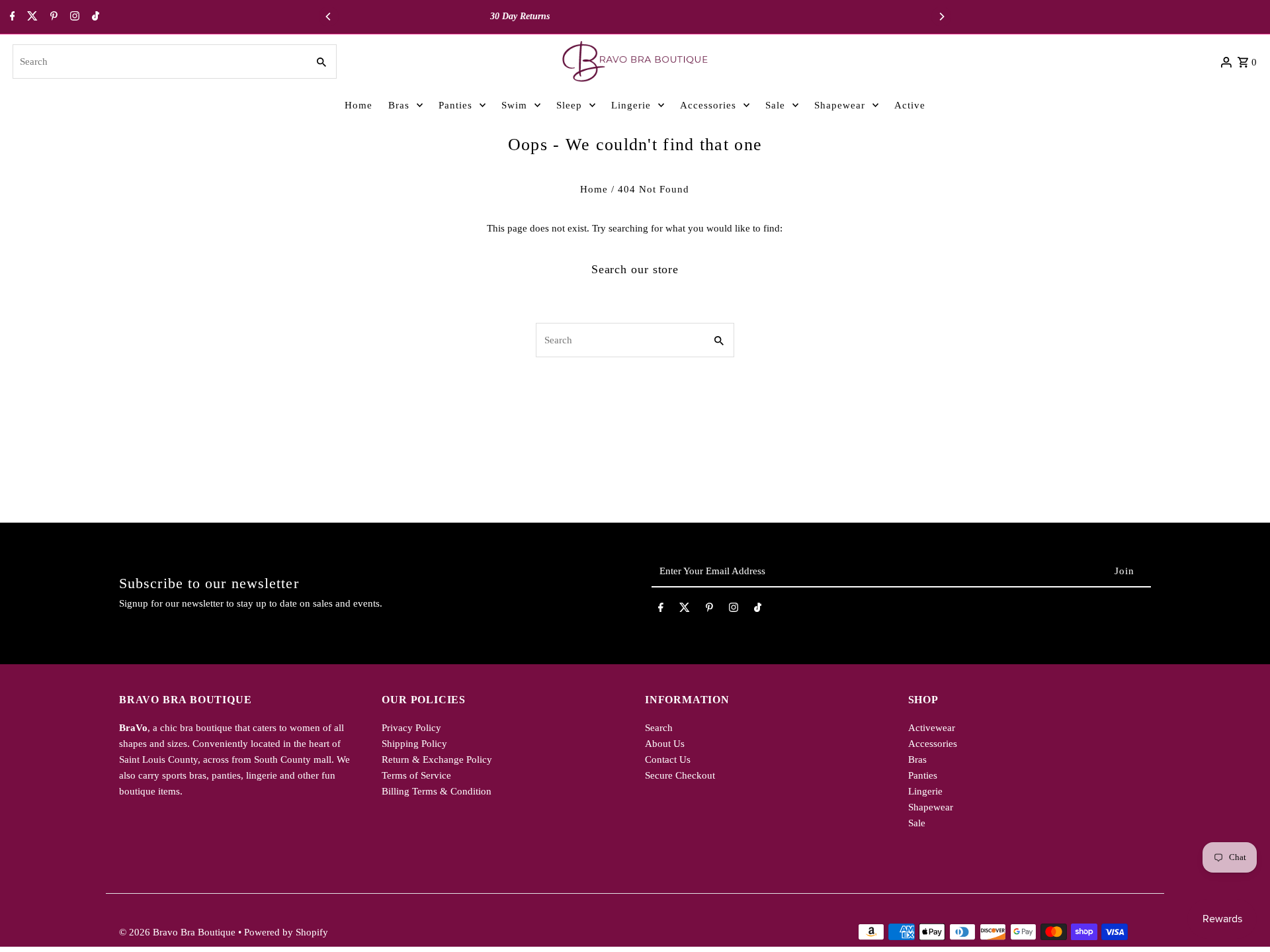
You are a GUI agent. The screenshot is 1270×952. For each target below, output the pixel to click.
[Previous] (329, 16)
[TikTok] (94, 17)
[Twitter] (31, 17)
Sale (916, 823)
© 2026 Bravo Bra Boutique (178, 932)
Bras (917, 759)
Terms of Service (416, 775)
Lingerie (925, 791)
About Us (665, 743)
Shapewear (930, 807)
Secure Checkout (680, 775)
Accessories (932, 743)
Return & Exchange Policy (437, 759)
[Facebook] (11, 17)
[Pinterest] (52, 17)
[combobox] (158, 61)
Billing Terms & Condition (436, 791)
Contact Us (668, 759)
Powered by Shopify (286, 932)
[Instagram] (73, 17)
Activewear (931, 727)
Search (659, 727)
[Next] (941, 16)
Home (594, 189)
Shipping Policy (414, 743)
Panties (922, 775)
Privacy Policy (411, 727)
